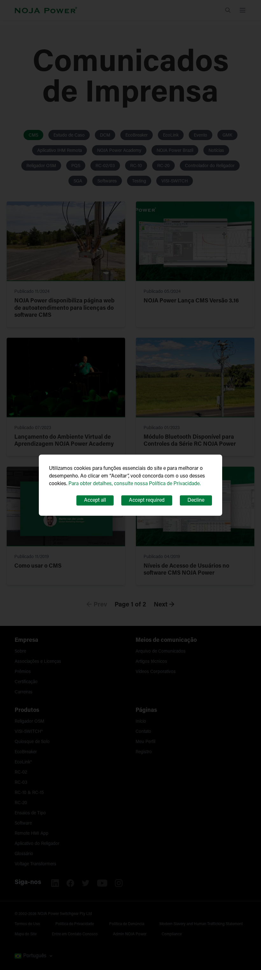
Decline (195, 500)
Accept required (147, 500)
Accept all (95, 500)
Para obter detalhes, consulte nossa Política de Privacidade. (134, 483)
